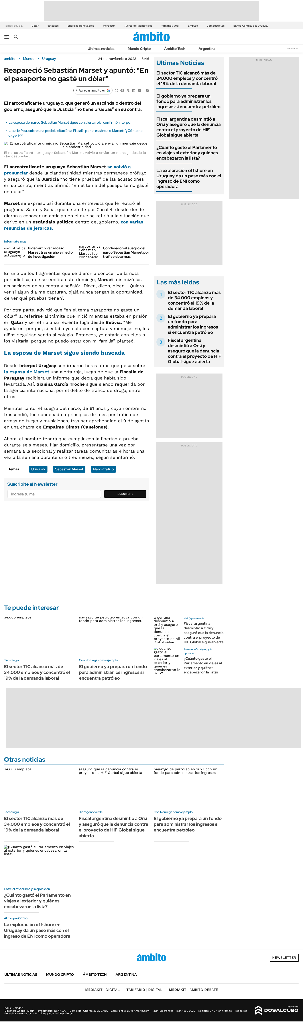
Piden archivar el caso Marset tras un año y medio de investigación (50, 252)
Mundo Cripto (139, 48)
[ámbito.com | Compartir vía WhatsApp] (116, 90)
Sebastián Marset (69, 469)
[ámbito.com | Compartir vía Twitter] (128, 90)
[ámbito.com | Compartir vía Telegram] (139, 90)
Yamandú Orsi (170, 25)
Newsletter (293, 48)
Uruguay (49, 59)
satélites (53, 25)
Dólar (35, 25)
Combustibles (215, 25)
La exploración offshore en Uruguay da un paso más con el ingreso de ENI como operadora (188, 178)
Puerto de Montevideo (138, 25)
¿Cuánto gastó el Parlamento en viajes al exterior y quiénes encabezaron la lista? (187, 153)
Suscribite (126, 493)
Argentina (207, 48)
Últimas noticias (101, 48)
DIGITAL (102, 990)
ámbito (10, 59)
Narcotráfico (103, 469)
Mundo (29, 59)
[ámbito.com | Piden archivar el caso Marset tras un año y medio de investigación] (14, 252)
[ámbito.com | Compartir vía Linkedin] (134, 90)
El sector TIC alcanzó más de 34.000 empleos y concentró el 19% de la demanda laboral (187, 78)
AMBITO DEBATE (193, 990)
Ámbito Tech (174, 48)
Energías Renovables (80, 25)
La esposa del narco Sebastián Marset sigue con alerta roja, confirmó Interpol (69, 122)
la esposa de (27, 371)
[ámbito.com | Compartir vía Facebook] (122, 90)
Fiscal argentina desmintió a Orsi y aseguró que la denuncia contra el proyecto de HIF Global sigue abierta (188, 127)
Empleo (193, 25)
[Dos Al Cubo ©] (277, 1010)
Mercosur (109, 25)
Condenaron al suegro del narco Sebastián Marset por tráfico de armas (126, 252)
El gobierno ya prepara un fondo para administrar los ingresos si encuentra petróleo (188, 101)
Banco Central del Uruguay (250, 25)
